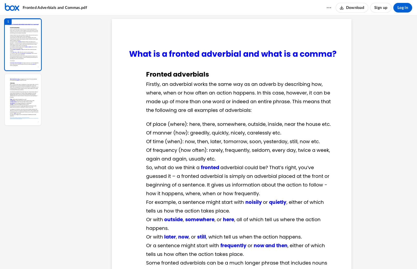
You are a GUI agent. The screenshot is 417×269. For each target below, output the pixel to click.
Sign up (380, 8)
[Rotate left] (258, 257)
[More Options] (329, 8)
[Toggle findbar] (196, 257)
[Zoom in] (248, 257)
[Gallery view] (267, 257)
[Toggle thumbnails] (187, 257)
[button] (23, 44)
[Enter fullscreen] (276, 257)
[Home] (12, 7)
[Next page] (222, 257)
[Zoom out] (232, 257)
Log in (402, 8)
